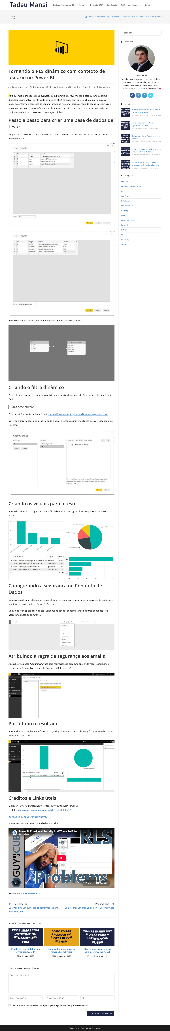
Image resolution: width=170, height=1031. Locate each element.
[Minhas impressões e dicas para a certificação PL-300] (125, 112)
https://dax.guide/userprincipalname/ (27, 816)
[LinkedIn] (144, 95)
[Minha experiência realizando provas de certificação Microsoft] (125, 164)
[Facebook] (132, 95)
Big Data (124, 181)
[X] (150, 95)
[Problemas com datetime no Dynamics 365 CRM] (125, 125)
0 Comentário (103, 87)
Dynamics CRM (127, 205)
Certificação (126, 196)
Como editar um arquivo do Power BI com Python (61, 950)
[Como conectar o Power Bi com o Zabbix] (125, 138)
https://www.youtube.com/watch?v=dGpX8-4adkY (45, 809)
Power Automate (128, 220)
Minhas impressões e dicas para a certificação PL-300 (97, 950)
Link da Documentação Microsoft (91, 414)
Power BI (87, 87)
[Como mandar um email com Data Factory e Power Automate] (125, 151)
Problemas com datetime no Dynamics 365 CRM (25, 950)
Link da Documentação (60, 414)
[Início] (86, 17)
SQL (122, 235)
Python (124, 230)
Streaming (125, 239)
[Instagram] (138, 95)
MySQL (124, 215)
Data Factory (126, 201)
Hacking (124, 210)
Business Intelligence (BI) (68, 87)
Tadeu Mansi (17, 87)
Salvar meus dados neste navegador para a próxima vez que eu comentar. (50, 1005)
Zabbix (124, 244)
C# (122, 191)
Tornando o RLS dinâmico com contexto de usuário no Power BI (136, 17)
